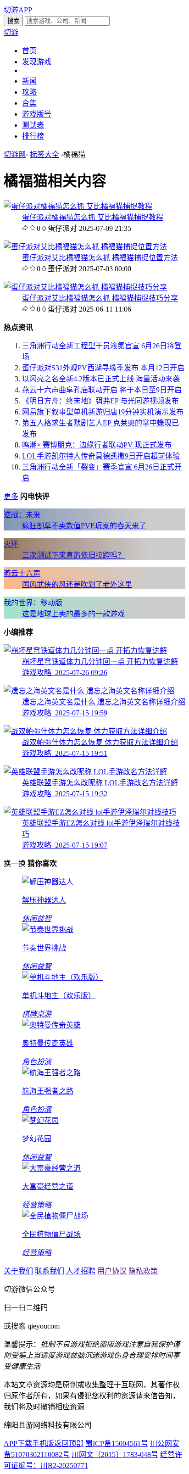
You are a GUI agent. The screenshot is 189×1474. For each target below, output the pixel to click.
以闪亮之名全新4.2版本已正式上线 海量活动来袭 (101, 379)
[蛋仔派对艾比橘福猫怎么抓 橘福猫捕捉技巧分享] (85, 287)
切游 (11, 32)
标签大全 (44, 154)
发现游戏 (36, 62)
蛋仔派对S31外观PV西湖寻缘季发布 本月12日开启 (103, 368)
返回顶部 (68, 1443)
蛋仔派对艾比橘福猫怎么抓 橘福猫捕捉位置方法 (100, 258)
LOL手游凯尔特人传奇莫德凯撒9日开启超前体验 (101, 456)
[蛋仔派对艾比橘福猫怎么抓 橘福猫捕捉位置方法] (85, 247)
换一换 (15, 863)
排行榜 (33, 136)
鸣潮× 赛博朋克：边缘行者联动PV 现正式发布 (97, 445)
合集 (29, 103)
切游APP (18, 10)
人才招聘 (80, 1271)
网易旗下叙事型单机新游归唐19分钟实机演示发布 (102, 412)
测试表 (33, 125)
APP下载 (18, 1443)
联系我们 (49, 1271)
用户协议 (112, 1271)
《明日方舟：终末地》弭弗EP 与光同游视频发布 (100, 401)
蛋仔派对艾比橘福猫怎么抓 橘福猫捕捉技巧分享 (100, 298)
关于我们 (18, 1271)
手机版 (43, 1443)
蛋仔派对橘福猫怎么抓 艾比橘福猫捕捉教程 (92, 217)
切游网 (15, 154)
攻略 (29, 92)
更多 (11, 496)
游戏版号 (36, 114)
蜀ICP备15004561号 (116, 1443)
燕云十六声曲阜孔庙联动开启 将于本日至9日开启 (102, 390)
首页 (29, 51)
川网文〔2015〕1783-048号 (115, 1454)
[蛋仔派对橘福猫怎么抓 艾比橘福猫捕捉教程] (78, 206)
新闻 (29, 81)
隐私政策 (143, 1271)
